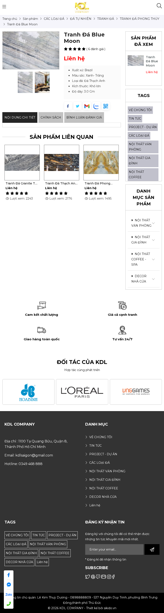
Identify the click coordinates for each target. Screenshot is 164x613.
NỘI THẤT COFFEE (55, 553)
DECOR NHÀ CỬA (138, 278)
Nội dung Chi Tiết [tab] (19, 117)
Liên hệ (42, 562)
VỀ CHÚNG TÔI (140, 110)
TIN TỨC (135, 118)
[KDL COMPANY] (82, 7)
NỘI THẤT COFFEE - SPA (140, 259)
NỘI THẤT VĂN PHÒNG (141, 223)
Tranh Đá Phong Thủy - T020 (97, 183)
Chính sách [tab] (51, 117)
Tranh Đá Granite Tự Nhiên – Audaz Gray (21, 183)
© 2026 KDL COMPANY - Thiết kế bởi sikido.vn (82, 608)
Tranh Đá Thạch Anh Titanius (61, 183)
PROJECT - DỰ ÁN (143, 127)
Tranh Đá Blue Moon (152, 61)
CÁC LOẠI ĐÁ (139, 136)
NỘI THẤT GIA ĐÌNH (140, 239)
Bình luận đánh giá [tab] (84, 117)
